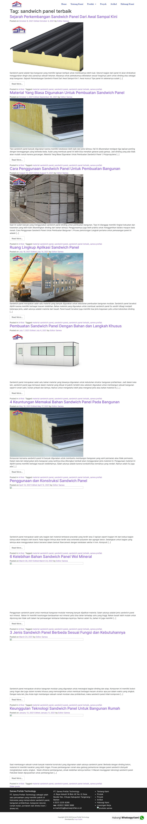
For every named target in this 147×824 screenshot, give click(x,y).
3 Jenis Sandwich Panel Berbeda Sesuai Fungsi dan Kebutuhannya (67, 632)
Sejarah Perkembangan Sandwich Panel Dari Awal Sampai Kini (63, 16)
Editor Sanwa (63, 21)
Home (64, 4)
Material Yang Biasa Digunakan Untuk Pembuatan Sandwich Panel (67, 92)
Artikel (113, 4)
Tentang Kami (77, 4)
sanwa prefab (96, 89)
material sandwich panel (43, 89)
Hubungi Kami (127, 4)
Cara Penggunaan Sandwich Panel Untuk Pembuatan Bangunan (65, 168)
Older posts (15, 786)
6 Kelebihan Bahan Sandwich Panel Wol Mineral (51, 556)
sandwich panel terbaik (79, 89)
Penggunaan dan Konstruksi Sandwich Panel (48, 480)
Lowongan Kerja (104, 805)
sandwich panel (61, 89)
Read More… (17, 84)
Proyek (103, 4)
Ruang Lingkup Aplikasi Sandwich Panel (44, 247)
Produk (90, 4)
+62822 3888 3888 (65, 805)
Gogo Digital (78, 819)
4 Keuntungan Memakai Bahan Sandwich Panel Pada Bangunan (65, 402)
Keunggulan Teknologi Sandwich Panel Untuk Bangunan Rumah (65, 708)
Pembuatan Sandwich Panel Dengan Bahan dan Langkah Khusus (66, 326)
